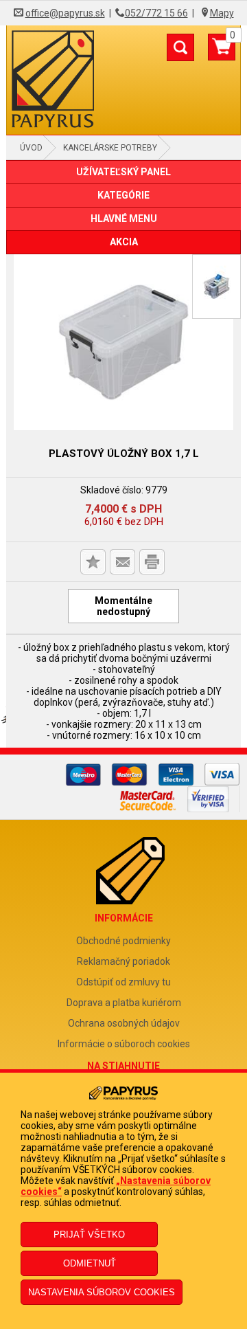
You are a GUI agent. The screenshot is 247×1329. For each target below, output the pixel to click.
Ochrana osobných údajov (124, 1023)
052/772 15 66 (156, 13)
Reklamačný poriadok (123, 961)
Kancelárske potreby (110, 148)
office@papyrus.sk (65, 13)
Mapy (222, 13)
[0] (221, 52)
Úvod (31, 148)
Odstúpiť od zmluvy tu (123, 981)
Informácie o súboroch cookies (124, 1043)
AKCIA (124, 241)
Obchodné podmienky (123, 940)
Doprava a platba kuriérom (124, 1002)
